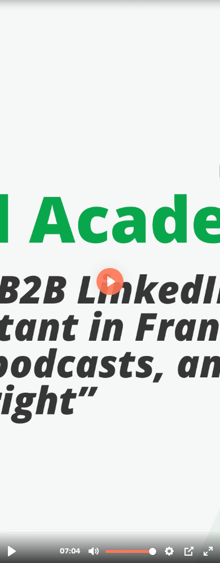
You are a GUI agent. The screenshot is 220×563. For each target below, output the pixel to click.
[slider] (111, 530)
